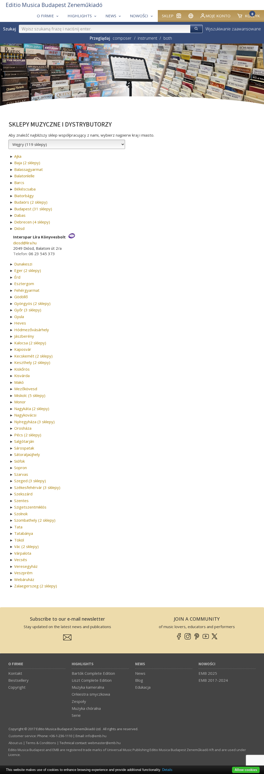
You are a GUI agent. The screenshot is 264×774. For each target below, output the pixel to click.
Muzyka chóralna (86, 708)
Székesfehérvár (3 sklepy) (37, 487)
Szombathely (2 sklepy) (34, 520)
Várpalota (22, 553)
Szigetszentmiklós (30, 507)
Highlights (83, 664)
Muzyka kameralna (88, 687)
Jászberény (24, 336)
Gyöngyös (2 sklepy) (32, 303)
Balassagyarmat (28, 169)
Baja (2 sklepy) (27, 162)
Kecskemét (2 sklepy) (33, 356)
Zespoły (79, 701)
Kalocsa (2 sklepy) (30, 342)
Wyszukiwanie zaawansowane (233, 28)
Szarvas (21, 474)
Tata (18, 526)
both (167, 38)
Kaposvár (22, 349)
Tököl (19, 540)
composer (122, 38)
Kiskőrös (22, 369)
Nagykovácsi (25, 415)
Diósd (19, 228)
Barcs (19, 182)
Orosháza (22, 428)
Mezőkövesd (25, 388)
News (140, 664)
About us (15, 742)
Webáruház (24, 579)
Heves (20, 323)
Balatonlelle (24, 175)
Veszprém (23, 572)
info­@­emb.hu (95, 736)
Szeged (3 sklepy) (30, 480)
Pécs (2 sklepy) (27, 434)
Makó (19, 382)
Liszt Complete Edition (92, 680)
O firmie (15, 664)
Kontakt (15, 673)
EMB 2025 (208, 673)
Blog (139, 680)
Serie (76, 715)
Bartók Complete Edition (93, 673)
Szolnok (21, 513)
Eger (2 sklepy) (27, 270)
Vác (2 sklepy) (26, 546)
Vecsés (20, 559)
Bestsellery (18, 680)
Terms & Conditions (41, 742)
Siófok (19, 461)
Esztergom (24, 283)
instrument (147, 38)
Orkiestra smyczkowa (91, 694)
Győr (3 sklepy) (27, 309)
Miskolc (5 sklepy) (29, 395)
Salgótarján (24, 441)
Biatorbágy (24, 195)
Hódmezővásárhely (31, 329)
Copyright (17, 687)
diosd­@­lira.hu (25, 242)
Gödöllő (21, 296)
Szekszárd (23, 493)
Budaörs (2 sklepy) (30, 202)
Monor (20, 401)
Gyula (19, 316)
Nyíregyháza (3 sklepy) (34, 421)
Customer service (22, 736)
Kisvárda (22, 375)
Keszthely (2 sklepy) (32, 362)
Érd (17, 277)
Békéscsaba (25, 189)
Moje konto (217, 15)
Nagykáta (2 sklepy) (31, 408)
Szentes (21, 500)
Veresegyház (26, 566)
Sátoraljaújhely (27, 454)
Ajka (17, 156)
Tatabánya (23, 533)
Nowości (207, 664)
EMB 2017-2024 (213, 680)
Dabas (20, 215)
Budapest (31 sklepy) (33, 208)
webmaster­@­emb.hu (104, 742)
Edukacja (143, 687)
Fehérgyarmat (26, 290)
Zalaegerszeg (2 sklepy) (35, 585)
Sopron (20, 467)
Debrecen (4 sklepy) (32, 221)
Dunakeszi (23, 264)
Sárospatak (24, 448)
